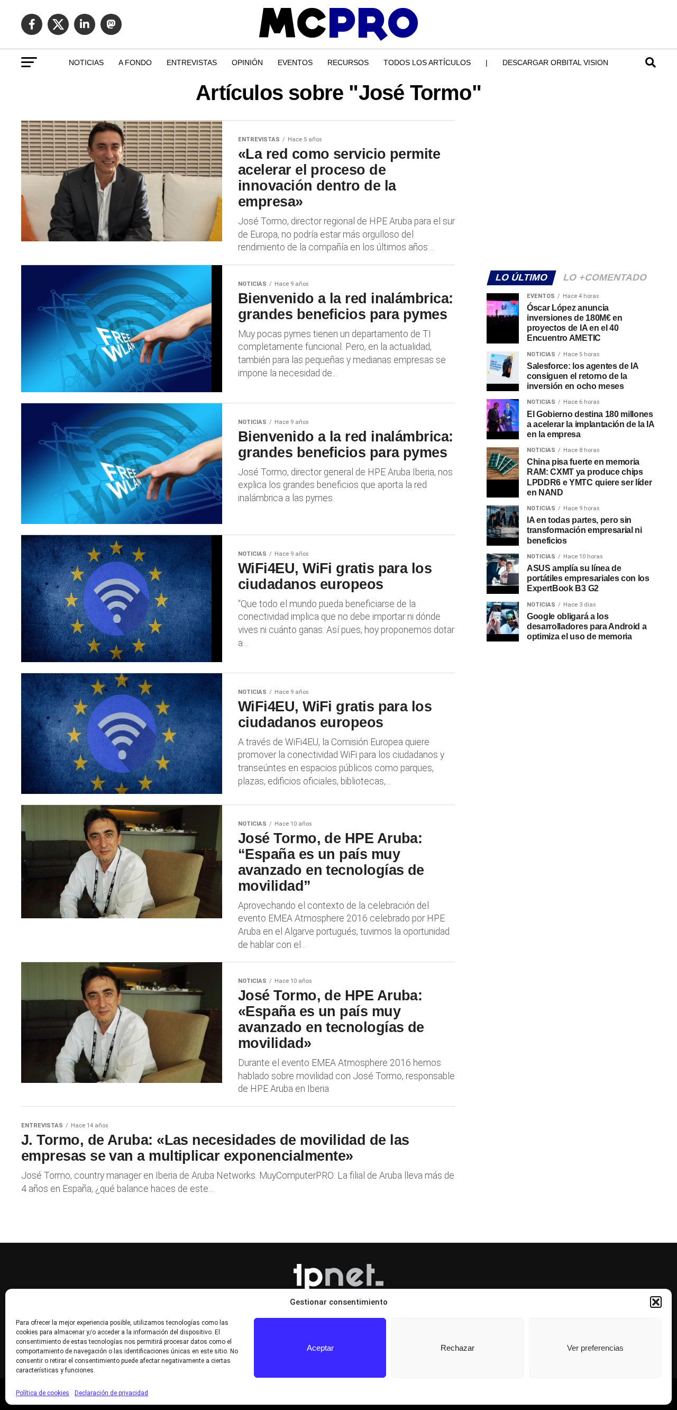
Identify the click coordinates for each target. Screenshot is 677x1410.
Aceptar (320, 1347)
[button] (656, 1302)
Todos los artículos (427, 62)
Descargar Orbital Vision (555, 62)
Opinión (247, 62)
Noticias (86, 62)
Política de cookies (42, 1393)
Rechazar (457, 1347)
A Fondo (135, 62)
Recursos (348, 62)
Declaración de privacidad (111, 1393)
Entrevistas (192, 62)
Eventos (295, 62)
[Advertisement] (571, 188)
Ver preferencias (595, 1347)
